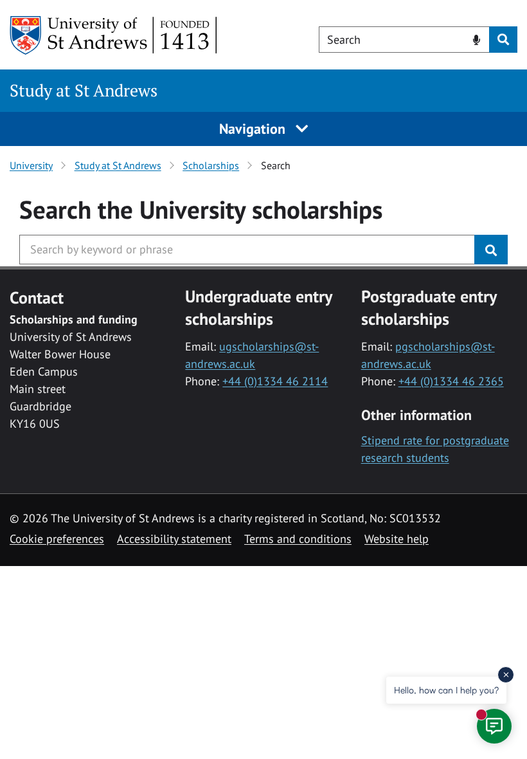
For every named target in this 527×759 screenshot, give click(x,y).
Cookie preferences (57, 538)
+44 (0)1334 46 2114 (275, 381)
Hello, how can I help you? (446, 689)
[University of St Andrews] (114, 35)
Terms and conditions (298, 538)
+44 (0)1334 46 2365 (451, 381)
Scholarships (211, 165)
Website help (396, 538)
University (31, 165)
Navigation (254, 129)
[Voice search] (476, 39)
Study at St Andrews (83, 90)
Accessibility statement (174, 538)
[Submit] (491, 249)
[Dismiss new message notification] (505, 674)
